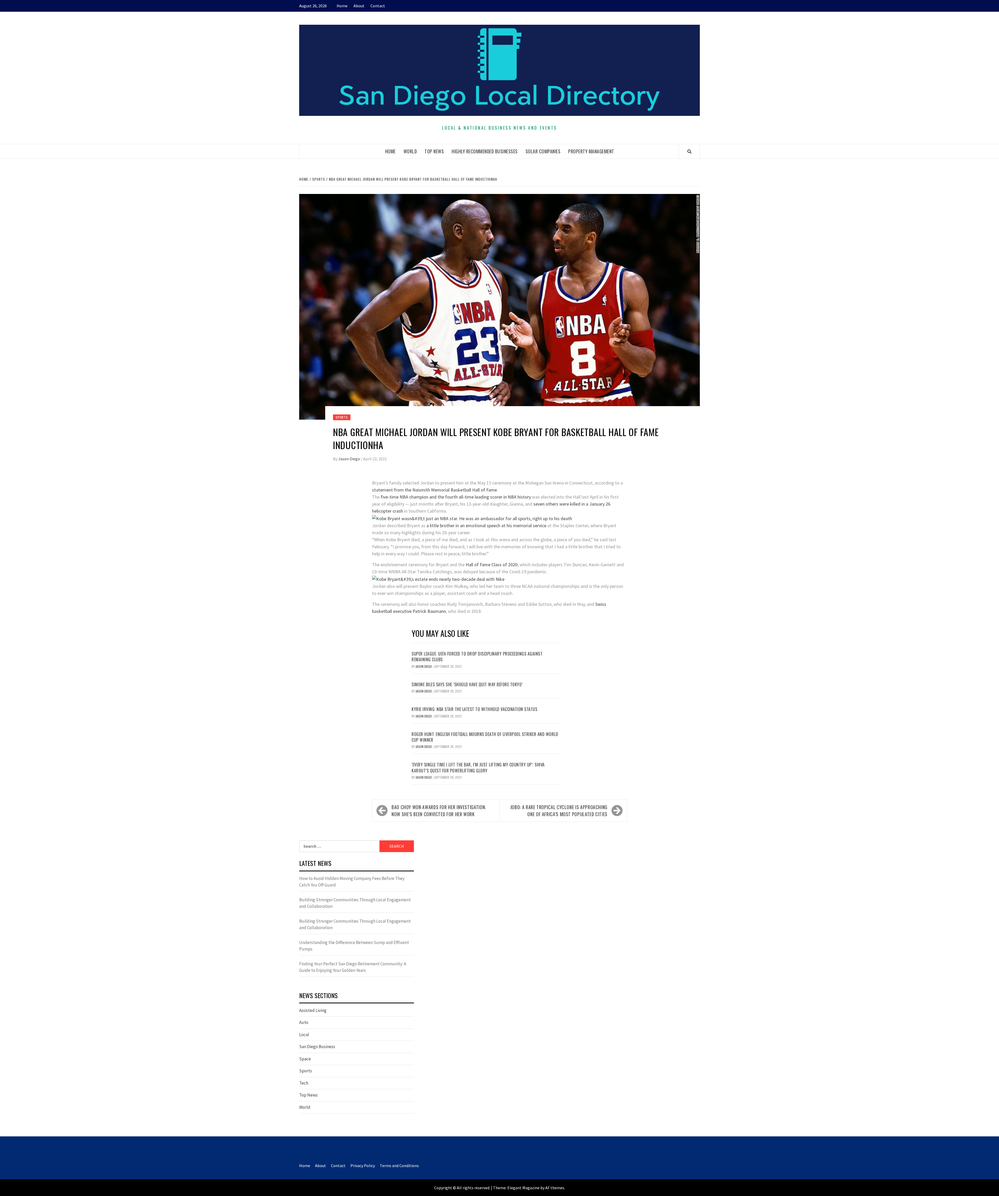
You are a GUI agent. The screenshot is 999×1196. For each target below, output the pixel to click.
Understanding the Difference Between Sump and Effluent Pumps (354, 946)
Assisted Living (312, 1010)
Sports (342, 417)
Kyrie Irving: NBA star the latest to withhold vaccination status (474, 709)
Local (304, 1034)
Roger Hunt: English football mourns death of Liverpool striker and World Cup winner (485, 737)
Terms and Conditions (399, 1165)
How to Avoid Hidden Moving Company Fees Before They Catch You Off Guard (352, 882)
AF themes (554, 1187)
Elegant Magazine (523, 1187)
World (410, 151)
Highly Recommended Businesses (485, 151)
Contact (377, 5)
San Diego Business (317, 1046)
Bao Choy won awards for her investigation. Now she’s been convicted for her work (439, 810)
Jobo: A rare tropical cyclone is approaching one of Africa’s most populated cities (558, 810)
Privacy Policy (362, 1165)
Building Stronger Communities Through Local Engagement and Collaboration (355, 903)
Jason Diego (349, 458)
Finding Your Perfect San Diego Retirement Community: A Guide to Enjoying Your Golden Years (352, 967)
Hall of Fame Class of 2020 (491, 565)
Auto (303, 1022)
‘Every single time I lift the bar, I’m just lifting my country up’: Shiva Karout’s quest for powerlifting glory (478, 767)
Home (342, 5)
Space (305, 1059)
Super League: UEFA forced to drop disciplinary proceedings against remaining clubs (477, 657)
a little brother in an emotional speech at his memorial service (486, 525)
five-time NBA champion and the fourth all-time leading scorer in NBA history (456, 497)
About (359, 5)
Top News (434, 151)
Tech (303, 1083)
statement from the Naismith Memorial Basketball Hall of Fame (434, 490)
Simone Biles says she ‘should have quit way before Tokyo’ (467, 684)
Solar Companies (543, 151)
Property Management (591, 151)
